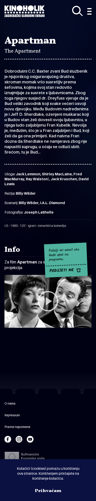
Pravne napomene (17, 427)
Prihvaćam (48, 491)
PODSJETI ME (61, 270)
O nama (9, 403)
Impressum (12, 415)
